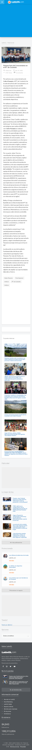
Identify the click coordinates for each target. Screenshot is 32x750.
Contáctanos (7, 713)
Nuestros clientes (8, 706)
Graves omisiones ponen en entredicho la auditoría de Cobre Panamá (15, 415)
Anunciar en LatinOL (9, 699)
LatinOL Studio (8, 704)
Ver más (11, 560)
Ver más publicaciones (16, 542)
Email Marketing (8, 702)
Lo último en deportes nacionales (15, 566)
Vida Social (10, 43)
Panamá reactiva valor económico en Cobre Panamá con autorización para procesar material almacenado (15, 359)
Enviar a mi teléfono (8, 636)
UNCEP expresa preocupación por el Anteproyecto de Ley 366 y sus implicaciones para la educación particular (15, 378)
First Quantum (19, 278)
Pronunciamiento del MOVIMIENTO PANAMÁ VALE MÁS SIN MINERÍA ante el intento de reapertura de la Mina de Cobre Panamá (16, 453)
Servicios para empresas (10, 709)
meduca (6, 281)
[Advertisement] (16, 21)
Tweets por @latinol (7, 625)
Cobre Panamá (8, 278)
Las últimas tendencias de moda (19, 555)
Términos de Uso (14, 746)
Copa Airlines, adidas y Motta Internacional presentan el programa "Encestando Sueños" (15, 434)
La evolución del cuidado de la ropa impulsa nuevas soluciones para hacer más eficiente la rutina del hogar (20, 527)
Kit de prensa (7, 711)
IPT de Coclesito (16, 281)
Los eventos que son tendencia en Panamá (18, 578)
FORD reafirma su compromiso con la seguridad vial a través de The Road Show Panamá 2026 (20, 508)
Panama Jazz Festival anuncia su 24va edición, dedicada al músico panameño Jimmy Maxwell (20, 500)
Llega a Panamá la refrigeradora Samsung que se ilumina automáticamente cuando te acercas (20, 518)
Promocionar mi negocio (16, 590)
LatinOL (4, 43)
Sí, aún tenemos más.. (16, 690)
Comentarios (18, 73)
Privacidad (23, 746)
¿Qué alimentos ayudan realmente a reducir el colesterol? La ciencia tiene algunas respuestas (20, 535)
